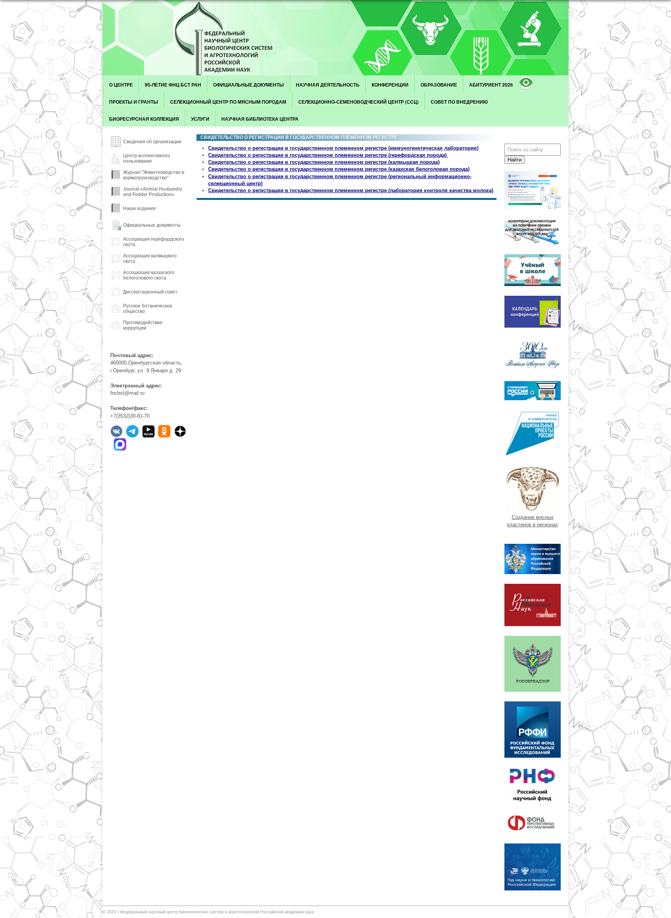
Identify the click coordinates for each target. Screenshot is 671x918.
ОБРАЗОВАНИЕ (439, 84)
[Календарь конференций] (532, 326)
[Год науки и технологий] (532, 889)
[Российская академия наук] (532, 624)
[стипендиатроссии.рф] (532, 398)
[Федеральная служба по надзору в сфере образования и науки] (532, 690)
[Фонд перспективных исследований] (532, 832)
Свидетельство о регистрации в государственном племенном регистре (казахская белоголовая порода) (338, 169)
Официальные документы (248, 84)
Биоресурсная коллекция (144, 118)
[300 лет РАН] (532, 370)
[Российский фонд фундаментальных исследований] (532, 756)
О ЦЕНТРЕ (121, 84)
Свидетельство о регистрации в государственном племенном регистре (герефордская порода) (328, 155)
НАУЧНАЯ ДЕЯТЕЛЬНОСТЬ (328, 84)
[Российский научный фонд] (532, 801)
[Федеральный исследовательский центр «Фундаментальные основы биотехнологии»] (233, 37)
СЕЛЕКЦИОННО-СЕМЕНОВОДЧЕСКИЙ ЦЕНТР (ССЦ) (358, 101)
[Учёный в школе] (532, 284)
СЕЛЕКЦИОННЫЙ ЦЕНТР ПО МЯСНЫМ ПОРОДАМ (228, 101)
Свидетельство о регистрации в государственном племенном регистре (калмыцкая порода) (324, 162)
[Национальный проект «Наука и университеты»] (532, 455)
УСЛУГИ (200, 118)
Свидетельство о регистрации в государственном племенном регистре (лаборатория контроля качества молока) (350, 190)
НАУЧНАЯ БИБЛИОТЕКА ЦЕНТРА (260, 118)
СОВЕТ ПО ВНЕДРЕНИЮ (459, 101)
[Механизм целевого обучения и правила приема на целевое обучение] (532, 207)
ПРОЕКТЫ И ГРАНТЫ (133, 101)
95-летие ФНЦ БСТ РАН (173, 84)
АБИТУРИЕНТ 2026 (491, 84)
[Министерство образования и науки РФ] (532, 572)
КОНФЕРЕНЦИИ (390, 84)
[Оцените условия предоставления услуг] (532, 243)
